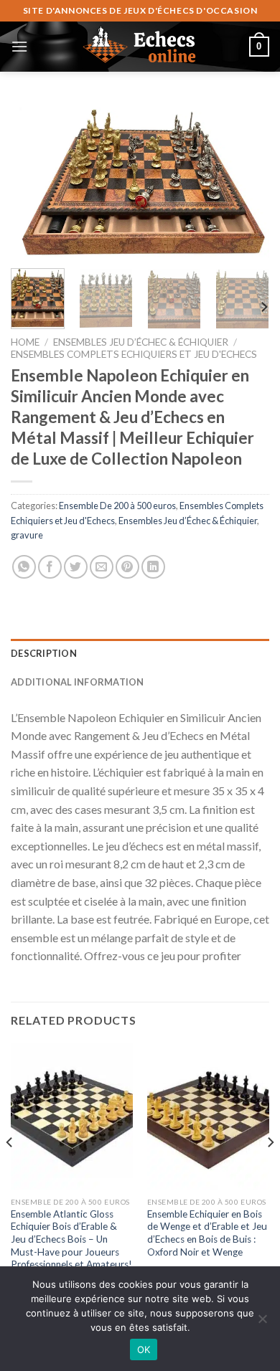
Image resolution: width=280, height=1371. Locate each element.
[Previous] (34, 179)
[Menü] (19, 46)
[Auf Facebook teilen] (50, 567)
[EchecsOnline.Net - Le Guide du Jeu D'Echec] (140, 47)
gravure (27, 535)
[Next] (246, 179)
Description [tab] (44, 653)
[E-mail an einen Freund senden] (101, 567)
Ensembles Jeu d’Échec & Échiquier (140, 342)
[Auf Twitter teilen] (76, 567)
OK (144, 1349)
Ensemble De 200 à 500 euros (117, 505)
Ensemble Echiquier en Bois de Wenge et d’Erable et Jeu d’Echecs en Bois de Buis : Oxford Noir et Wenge (207, 1233)
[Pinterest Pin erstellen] (127, 567)
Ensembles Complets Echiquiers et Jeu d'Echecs (134, 354)
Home (25, 342)
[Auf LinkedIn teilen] (153, 567)
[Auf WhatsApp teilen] (24, 567)
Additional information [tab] (77, 682)
